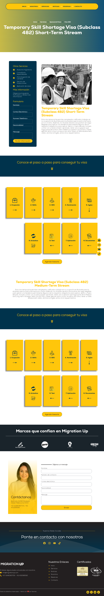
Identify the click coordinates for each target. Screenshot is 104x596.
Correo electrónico (48, 481)
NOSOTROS (34, 6)
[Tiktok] (99, 254)
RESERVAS (67, 6)
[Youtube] (99, 249)
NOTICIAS (56, 6)
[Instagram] (99, 245)
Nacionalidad (18, 125)
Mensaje (16, 132)
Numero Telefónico (20, 118)
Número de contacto (48, 475)
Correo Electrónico (20, 112)
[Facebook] (99, 240)
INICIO (24, 6)
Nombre (16, 105)
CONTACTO (78, 6)
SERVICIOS (45, 6)
